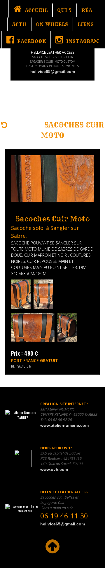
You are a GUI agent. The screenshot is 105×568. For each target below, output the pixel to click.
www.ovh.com (54, 469)
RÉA (86, 10)
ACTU (19, 24)
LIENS (86, 24)
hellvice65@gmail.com (52, 71)
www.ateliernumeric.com (64, 425)
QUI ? (64, 10)
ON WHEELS (52, 24)
